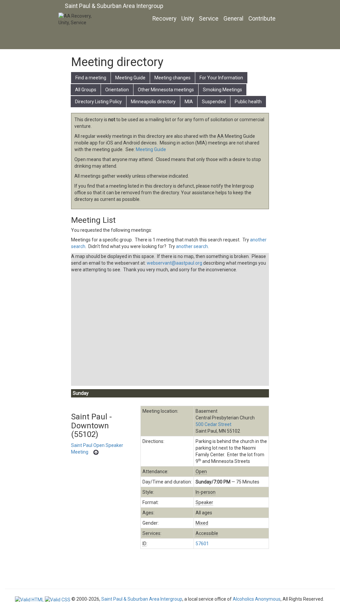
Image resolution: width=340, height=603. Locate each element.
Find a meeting (90, 77)
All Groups (85, 89)
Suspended (214, 101)
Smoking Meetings (222, 89)
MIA (189, 101)
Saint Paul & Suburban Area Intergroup (114, 6)
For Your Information (221, 77)
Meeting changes (172, 77)
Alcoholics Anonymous (257, 599)
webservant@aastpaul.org (174, 263)
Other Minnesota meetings (166, 89)
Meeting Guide (130, 77)
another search (192, 246)
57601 (202, 543)
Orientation (117, 89)
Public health (248, 101)
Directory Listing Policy (98, 101)
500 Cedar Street (213, 424)
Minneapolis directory (153, 101)
